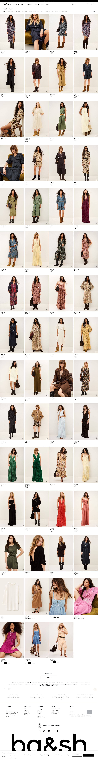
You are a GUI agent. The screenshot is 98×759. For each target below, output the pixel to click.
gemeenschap (40, 716)
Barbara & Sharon (55, 710)
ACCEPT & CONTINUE (88, 755)
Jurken (4, 11)
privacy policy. (14, 757)
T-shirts (52, 11)
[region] (49, 755)
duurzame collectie (41, 717)
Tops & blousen (25, 11)
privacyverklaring (77, 714)
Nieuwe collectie (55, 711)
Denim (30, 11)
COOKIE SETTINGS (77, 755)
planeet (39, 710)
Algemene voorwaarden (11, 713)
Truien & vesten (17, 11)
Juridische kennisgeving (10, 714)
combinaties (26, 710)
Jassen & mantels (10, 11)
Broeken (42, 11)
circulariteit (40, 714)
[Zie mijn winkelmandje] (94, 4)
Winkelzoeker (54, 713)
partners (39, 713)
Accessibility (8, 716)
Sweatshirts (57, 11)
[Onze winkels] (87, 4)
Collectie (6, 688)
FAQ (7, 710)
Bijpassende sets (64, 11)
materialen (40, 711)
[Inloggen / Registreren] (91, 4)
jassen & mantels (27, 713)
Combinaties (47, 11)
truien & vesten (27, 714)
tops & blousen (27, 711)
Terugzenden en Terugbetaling (12, 711)
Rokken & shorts (36, 11)
